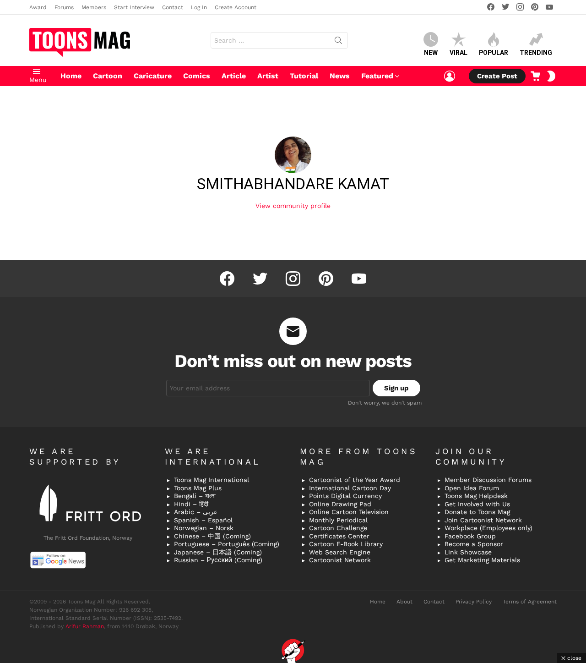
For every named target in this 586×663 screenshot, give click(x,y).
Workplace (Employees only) (488, 527)
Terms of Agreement (530, 601)
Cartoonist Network (340, 560)
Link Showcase (468, 552)
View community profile (293, 205)
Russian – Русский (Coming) (218, 560)
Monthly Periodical (338, 520)
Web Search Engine (339, 552)
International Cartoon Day (350, 488)
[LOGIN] (449, 76)
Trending (536, 52)
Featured (377, 75)
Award (38, 7)
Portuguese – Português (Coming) (226, 544)
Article (234, 75)
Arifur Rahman (84, 626)
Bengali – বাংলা (195, 495)
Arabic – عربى (195, 511)
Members (93, 7)
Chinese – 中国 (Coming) (212, 536)
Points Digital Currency (345, 495)
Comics (196, 75)
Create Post (497, 76)
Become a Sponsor (474, 544)
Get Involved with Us (477, 504)
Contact (172, 7)
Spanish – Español (203, 520)
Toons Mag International (211, 479)
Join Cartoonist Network (483, 520)
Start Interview (134, 7)
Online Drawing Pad (340, 504)
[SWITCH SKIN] (551, 76)
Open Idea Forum (472, 488)
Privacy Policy (474, 601)
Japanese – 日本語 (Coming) (218, 552)
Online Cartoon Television (349, 511)
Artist (267, 75)
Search (338, 42)
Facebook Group (470, 536)
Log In (199, 7)
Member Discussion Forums (488, 479)
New (431, 52)
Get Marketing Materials (482, 560)
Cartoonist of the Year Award (354, 479)
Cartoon (107, 75)
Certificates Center (339, 536)
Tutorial (304, 75)
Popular (493, 52)
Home (70, 75)
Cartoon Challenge (338, 527)
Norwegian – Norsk (203, 527)
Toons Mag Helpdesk (476, 495)
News (340, 75)
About (404, 601)
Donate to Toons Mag (477, 511)
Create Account (235, 7)
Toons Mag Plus (198, 488)
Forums (64, 7)
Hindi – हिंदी (191, 504)
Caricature (153, 75)
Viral (458, 52)
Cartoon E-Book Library (346, 544)
